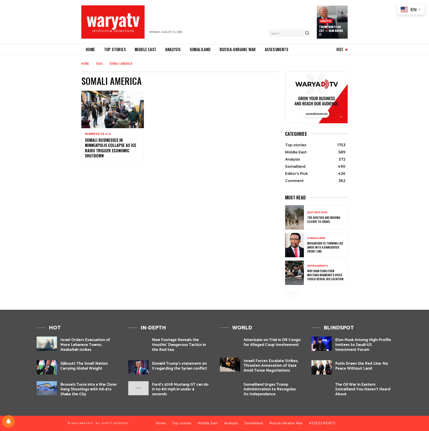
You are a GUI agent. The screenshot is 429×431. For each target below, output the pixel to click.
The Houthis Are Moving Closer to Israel (323, 219)
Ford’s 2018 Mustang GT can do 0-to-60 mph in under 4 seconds (180, 389)
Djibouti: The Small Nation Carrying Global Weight (84, 366)
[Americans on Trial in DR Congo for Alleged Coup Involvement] (230, 344)
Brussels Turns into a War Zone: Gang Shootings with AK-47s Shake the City (88, 389)
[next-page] (295, 293)
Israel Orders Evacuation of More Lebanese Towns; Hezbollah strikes (85, 345)
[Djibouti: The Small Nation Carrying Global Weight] (47, 367)
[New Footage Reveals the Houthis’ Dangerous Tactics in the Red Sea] (138, 344)
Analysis (325, 21)
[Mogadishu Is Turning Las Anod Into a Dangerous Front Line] (294, 245)
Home (85, 63)
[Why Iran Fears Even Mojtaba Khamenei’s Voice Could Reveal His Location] (294, 273)
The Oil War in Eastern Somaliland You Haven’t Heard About (362, 389)
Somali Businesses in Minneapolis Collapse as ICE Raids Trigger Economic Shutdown (110, 148)
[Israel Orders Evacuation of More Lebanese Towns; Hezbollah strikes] (47, 344)
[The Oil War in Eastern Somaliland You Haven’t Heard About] (321, 388)
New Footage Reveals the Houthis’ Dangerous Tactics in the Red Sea (179, 345)
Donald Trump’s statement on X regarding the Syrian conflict (179, 366)
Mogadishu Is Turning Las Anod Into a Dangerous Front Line (325, 247)
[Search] (307, 33)
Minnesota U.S (98, 134)
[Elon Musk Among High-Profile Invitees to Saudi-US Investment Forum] (321, 344)
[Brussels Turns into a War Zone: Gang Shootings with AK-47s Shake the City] (47, 388)
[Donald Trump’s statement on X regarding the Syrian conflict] (138, 367)
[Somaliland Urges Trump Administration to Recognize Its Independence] (230, 388)
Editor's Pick (317, 212)
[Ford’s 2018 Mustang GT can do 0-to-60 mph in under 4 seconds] (138, 388)
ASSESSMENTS (317, 266)
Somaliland (316, 238)
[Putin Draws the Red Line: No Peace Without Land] (321, 367)
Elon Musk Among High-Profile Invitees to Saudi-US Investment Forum (363, 345)
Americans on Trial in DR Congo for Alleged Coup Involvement (272, 342)
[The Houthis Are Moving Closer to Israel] (294, 217)
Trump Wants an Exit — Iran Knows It (331, 31)
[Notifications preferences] (8, 421)
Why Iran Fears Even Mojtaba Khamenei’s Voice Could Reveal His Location (325, 274)
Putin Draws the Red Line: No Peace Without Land (361, 366)
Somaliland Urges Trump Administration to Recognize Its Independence (270, 389)
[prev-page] (288, 293)
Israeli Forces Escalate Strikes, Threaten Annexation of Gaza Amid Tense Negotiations (271, 366)
